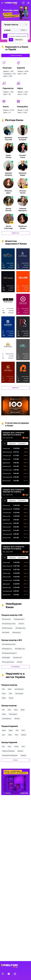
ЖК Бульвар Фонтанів (8, 662)
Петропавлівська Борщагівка (9, 755)
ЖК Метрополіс (16, 632)
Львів (10, 693)
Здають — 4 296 (7, 76)
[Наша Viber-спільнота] (2, 973)
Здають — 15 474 (22, 112)
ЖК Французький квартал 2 (9, 653)
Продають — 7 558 (8, 71)
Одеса (4, 693)
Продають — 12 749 (8, 110)
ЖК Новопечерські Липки (8, 623)
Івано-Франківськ (19, 689)
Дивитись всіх (15, 233)
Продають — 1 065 (8, 92)
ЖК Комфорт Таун (20, 628)
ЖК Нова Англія (6, 619)
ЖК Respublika (6, 657)
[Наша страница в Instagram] (15, 973)
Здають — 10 (6, 112)
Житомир (17, 718)
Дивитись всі (15, 387)
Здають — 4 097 (22, 73)
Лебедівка (23, 755)
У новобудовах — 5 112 (9, 73)
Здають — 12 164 (22, 94)
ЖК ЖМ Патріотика (7, 628)
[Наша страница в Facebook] (9, 973)
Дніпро (4, 698)
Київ (3, 689)
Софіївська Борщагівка (8, 751)
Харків (9, 689)
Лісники (16, 746)
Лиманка (23, 734)
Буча (3, 734)
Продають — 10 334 (23, 71)
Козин (9, 746)
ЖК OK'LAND (5, 632)
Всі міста (15, 760)
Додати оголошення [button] (16, 55)
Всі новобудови (16, 666)
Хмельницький (19, 693)
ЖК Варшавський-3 (19, 619)
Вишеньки (20, 751)
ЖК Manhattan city (7, 648)
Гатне (23, 746)
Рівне (16, 734)
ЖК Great (21, 623)
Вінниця (11, 698)
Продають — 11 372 (23, 110)
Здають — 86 (6, 94)
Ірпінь (23, 730)
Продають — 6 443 (23, 92)
